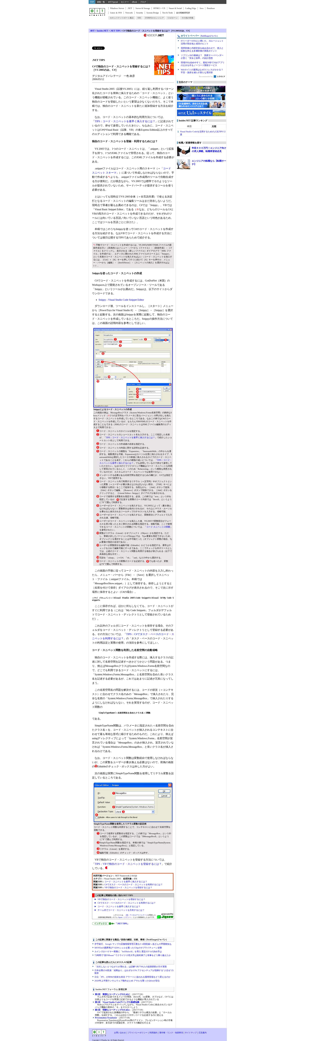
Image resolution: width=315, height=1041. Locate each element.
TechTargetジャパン (209, 36)
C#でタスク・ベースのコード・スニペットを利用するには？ (134, 884)
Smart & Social (175, 8)
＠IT (92, 30)
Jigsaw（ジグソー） (125, 917)
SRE (139, 18)
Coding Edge (190, 8)
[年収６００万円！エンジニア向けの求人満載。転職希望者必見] (183, 151)
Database (211, 8)
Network (129, 13)
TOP (92, 2)
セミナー (125, 2)
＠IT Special (113, 2)
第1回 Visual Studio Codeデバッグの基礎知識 (117, 1002)
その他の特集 (187, 18)
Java (201, 8)
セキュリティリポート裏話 (122, 18)
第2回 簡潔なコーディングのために (112, 994)
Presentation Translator (106, 1017)
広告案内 (203, 1033)
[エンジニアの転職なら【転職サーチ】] (183, 164)
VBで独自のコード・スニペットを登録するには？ (128, 887)
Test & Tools (167, 13)
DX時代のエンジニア (154, 18)
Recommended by (206, 76)
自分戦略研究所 (183, 13)
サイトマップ (191, 1033)
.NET (129, 8)
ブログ (143, 2)
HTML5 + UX (159, 8)
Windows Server (117, 8)
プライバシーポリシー (137, 1033)
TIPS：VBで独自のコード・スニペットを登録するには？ (128, 864)
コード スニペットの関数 (158, 527)
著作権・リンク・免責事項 (171, 1033)
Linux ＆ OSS (116, 13)
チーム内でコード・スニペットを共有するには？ (121, 910)
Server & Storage (143, 8)
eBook (134, 2)
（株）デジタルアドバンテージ (136, 915)
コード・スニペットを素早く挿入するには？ (126, 881)
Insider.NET (102, 30)
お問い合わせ (120, 1033)
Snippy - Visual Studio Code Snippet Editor (121, 299)
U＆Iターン (173, 18)
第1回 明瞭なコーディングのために (112, 1010)
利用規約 (153, 1033)
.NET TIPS (115, 30)
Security (139, 13)
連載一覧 (101, 2)
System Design (153, 13)
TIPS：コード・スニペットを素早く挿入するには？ (125, 121)
